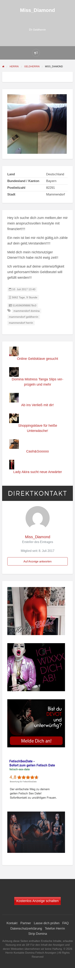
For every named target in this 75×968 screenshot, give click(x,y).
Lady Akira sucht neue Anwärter (37, 472)
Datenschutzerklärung (26, 928)
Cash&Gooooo (37, 451)
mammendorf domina (26, 310)
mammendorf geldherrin (23, 316)
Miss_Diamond (37, 537)
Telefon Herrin (55, 928)
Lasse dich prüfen (46, 923)
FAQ (65, 923)
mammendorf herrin (21, 322)
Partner (25, 923)
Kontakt (12, 923)
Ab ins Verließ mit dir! (37, 405)
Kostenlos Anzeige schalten (37, 901)
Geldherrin (39, 29)
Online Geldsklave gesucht (37, 359)
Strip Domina (37, 934)
